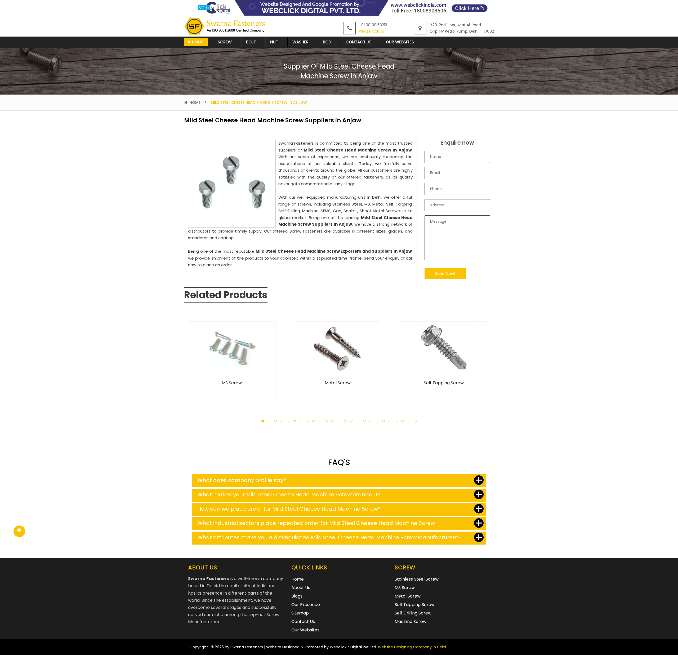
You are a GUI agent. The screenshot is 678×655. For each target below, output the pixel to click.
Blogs (296, 596)
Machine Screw (410, 621)
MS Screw (232, 383)
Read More (231, 367)
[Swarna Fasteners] (225, 26)
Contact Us (359, 42)
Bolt (251, 42)
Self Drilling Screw (413, 613)
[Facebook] (19, 531)
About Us (300, 588)
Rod (327, 42)
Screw (225, 42)
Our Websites (400, 42)
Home (197, 42)
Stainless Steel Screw (417, 579)
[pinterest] (19, 531)
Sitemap (300, 613)
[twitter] (19, 531)
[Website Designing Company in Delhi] (339, 8)
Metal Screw (338, 383)
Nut (274, 42)
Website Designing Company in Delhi (412, 647)
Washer (300, 42)
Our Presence (305, 604)
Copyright (199, 647)
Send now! (445, 273)
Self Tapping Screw (444, 383)
